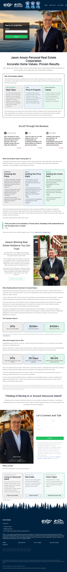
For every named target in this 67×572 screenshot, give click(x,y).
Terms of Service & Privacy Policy (9, 568)
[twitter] (11, 550)
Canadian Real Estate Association (10, 538)
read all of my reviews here (42, 232)
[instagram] (18, 550)
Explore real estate (33, 495)
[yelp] (14, 550)
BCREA (28, 538)
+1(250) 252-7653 (12, 461)
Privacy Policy (47, 458)
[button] (13, 5)
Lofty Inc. (9, 566)
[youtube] (22, 550)
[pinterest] (25, 550)
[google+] (29, 550)
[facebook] (4, 550)
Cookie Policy (18, 568)
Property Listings (33, 568)
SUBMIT (49, 438)
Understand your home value (54, 495)
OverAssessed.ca (6, 335)
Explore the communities (12, 495)
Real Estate (52, 5)
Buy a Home (60, 5)
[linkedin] (7, 550)
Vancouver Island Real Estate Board (49, 535)
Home (46, 5)
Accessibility (43, 568)
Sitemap (39, 568)
